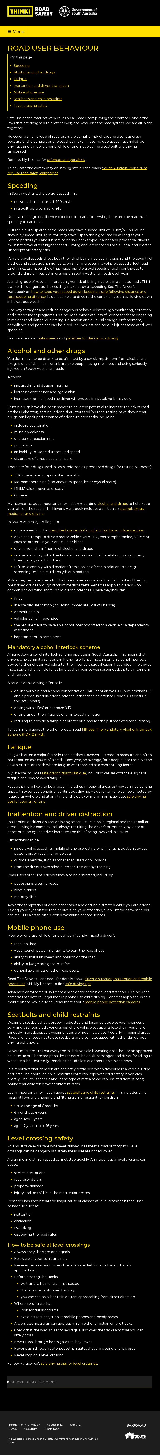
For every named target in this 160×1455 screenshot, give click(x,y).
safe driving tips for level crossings (69, 1363)
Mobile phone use (29, 92)
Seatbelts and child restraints (38, 99)
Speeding (22, 66)
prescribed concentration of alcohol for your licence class (96, 530)
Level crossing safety (31, 106)
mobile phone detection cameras (112, 1002)
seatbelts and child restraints (91, 1092)
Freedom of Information (24, 1424)
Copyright (31, 1428)
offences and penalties (66, 160)
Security (75, 1424)
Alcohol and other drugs (34, 72)
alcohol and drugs (112, 504)
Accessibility (55, 1424)
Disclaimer (51, 1428)
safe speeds (48, 338)
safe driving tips (78, 984)
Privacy (12, 1428)
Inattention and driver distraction (41, 86)
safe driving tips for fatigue (64, 773)
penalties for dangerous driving (92, 338)
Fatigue (20, 79)
